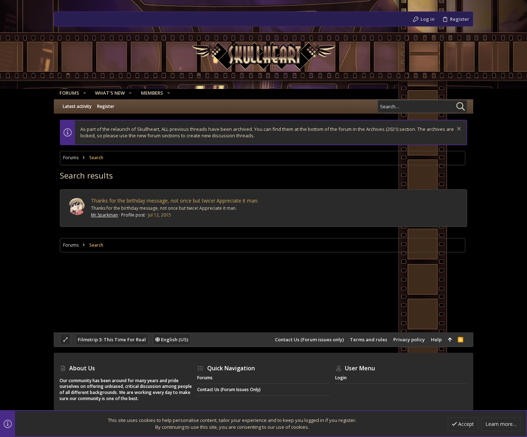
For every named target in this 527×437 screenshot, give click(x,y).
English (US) (174, 339)
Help (436, 339)
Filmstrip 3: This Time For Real (112, 339)
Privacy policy (409, 339)
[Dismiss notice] (458, 129)
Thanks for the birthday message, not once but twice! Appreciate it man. (174, 200)
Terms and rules (368, 339)
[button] (84, 93)
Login (341, 378)
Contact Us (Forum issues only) (309, 339)
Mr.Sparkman (104, 215)
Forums (205, 378)
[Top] (450, 339)
